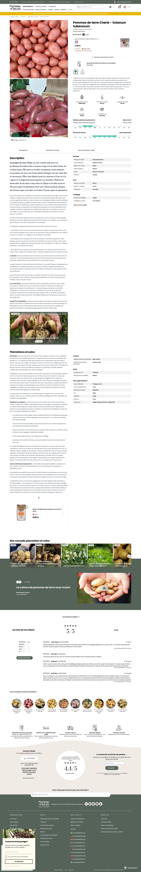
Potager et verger (14, 16)
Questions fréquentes (77, 819)
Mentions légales (58, 870)
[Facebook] (90, 804)
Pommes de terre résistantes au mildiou (16, 711)
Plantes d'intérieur (41, 9)
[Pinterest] (93, 804)
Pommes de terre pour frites (110, 710)
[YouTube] (97, 804)
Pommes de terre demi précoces (52, 710)
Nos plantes (13, 825)
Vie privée (71, 870)
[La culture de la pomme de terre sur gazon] (126, 556)
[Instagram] (86, 804)
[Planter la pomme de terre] (74, 556)
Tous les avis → (70, 773)
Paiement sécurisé (46, 828)
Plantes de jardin (28, 9)
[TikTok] (101, 804)
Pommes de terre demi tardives (63, 710)
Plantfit (42, 832)
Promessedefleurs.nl (78, 852)
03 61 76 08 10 (30, 758)
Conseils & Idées (106, 822)
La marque (52, 6)
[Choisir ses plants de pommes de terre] (22, 556)
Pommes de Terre (44, 16)
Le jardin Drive (44, 845)
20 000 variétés (14, 2)
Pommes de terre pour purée (122, 710)
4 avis (87, 34)
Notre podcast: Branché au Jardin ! (112, 832)
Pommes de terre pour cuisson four (87, 710)
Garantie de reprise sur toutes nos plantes (59, 2)
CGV (66, 870)
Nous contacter (75, 825)
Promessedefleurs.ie (78, 833)
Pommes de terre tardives (75, 710)
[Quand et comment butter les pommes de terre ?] (100, 556)
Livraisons (43, 822)
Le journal (104, 819)
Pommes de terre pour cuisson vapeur (99, 711)
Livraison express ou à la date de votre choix (33, 2)
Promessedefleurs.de (79, 836)
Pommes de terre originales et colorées (28, 711)
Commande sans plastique (48, 835)
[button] (110, 7)
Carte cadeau (44, 842)
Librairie (56, 9)
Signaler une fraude (76, 822)
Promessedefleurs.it (78, 843)
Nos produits (28, 6)
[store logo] (15, 7)
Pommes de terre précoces (40, 710)
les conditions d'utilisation (115, 774)
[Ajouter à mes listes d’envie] (26, 507)
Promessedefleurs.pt (79, 849)
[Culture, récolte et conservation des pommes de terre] (48, 556)
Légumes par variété (32, 16)
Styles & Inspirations (107, 825)
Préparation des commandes (49, 819)
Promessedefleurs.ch (79, 859)
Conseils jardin (40, 6)
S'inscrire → (112, 768)
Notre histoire (14, 822)
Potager (50, 9)
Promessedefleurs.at (78, 846)
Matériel (63, 9)
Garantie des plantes (47, 825)
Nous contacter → (29, 778)
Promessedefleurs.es (79, 839)
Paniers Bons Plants (46, 838)
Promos (69, 9)
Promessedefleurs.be (79, 856)
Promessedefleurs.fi (78, 862)
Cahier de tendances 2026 (109, 828)
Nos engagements (16, 828)
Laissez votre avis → (24, 658)
